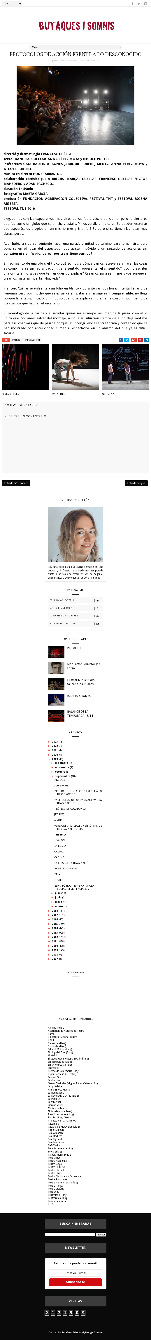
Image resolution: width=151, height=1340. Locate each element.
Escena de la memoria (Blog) (64, 1070)
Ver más (95, 577)
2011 (55, 941)
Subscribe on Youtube (64, 616)
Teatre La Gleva (56, 1167)
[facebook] (132, 3)
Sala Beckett (55, 1136)
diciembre (62, 762)
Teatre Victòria (56, 1188)
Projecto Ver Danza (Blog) (62, 1120)
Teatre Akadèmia (57, 1160)
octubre (60, 771)
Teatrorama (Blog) (58, 1198)
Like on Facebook (61, 608)
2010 (55, 945)
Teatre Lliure (55, 1173)
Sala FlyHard (55, 1139)
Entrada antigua (136, 483)
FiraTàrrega (54, 1080)
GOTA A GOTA (10, 394)
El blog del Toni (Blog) (60, 1052)
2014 (55, 928)
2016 (55, 919)
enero (59, 906)
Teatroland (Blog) (58, 1194)
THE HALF (60, 834)
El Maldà (52, 1055)
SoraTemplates (70, 1332)
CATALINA (58, 394)
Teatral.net (54, 1157)
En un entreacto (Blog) (60, 1064)
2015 (55, 923)
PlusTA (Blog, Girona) (60, 1117)
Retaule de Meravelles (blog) (64, 1126)
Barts (51, 1033)
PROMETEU (74, 648)
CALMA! (59, 851)
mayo (59, 901)
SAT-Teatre (54, 1145)
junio (58, 897)
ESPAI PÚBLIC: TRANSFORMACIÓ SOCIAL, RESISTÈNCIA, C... (74, 887)
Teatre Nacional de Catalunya (64, 1176)
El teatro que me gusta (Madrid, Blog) (69, 1058)
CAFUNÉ (59, 857)
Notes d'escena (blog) (60, 1111)
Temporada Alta (57, 1201)
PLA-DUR (59, 779)
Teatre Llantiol (56, 1170)
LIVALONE (60, 840)
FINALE (58, 879)
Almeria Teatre (56, 1027)
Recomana (53, 1123)
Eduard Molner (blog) (60, 1049)
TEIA (57, 874)
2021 (55, 750)
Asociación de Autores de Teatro (66, 1030)
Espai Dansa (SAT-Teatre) (62, 1074)
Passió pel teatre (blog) (61, 1114)
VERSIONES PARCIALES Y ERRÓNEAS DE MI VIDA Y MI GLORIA (78, 827)
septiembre (63, 776)
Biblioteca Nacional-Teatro (62, 1036)
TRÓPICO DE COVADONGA (70, 808)
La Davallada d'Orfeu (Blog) (63, 1095)
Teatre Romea (56, 1185)
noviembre (62, 767)
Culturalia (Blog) (57, 1046)
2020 (55, 754)
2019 (55, 759)
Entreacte (53, 1067)
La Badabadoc (56, 1092)
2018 (55, 910)
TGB (50, 1204)
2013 (55, 932)
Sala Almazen (55, 1132)
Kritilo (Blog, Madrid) (59, 1089)
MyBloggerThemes (92, 1332)
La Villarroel (54, 1101)
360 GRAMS (61, 785)
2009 (55, 950)
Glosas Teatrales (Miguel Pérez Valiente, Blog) (73, 1083)
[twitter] (139, 3)
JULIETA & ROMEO (79, 696)
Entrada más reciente (16, 483)
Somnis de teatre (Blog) (61, 1148)
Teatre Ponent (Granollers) (63, 1182)
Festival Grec (55, 1077)
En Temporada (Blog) (60, 1061)
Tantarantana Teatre (59, 1154)
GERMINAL (109, 394)
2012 (55, 936)
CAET (51, 1040)
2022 (55, 745)
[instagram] (145, 3)
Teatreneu (53, 1191)
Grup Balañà (55, 1086)
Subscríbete (75, 1282)
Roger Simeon (56, 1129)
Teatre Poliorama (57, 1179)
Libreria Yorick (55, 1105)
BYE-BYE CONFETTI (65, 868)
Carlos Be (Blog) (57, 1043)
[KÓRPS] (59, 814)
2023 (55, 741)
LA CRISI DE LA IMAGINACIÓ (71, 862)
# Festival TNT (32, 339)
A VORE (58, 820)
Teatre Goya (55, 1163)
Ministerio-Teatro (57, 1108)
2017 (55, 914)
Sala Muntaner (56, 1142)
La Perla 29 (54, 1098)
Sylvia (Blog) (55, 1151)
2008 (55, 954)
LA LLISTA (60, 845)
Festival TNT (93, 61)
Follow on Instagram (64, 624)
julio (58, 893)
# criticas (17, 339)
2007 (55, 958)
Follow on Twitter (62, 600)
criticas (82, 61)
